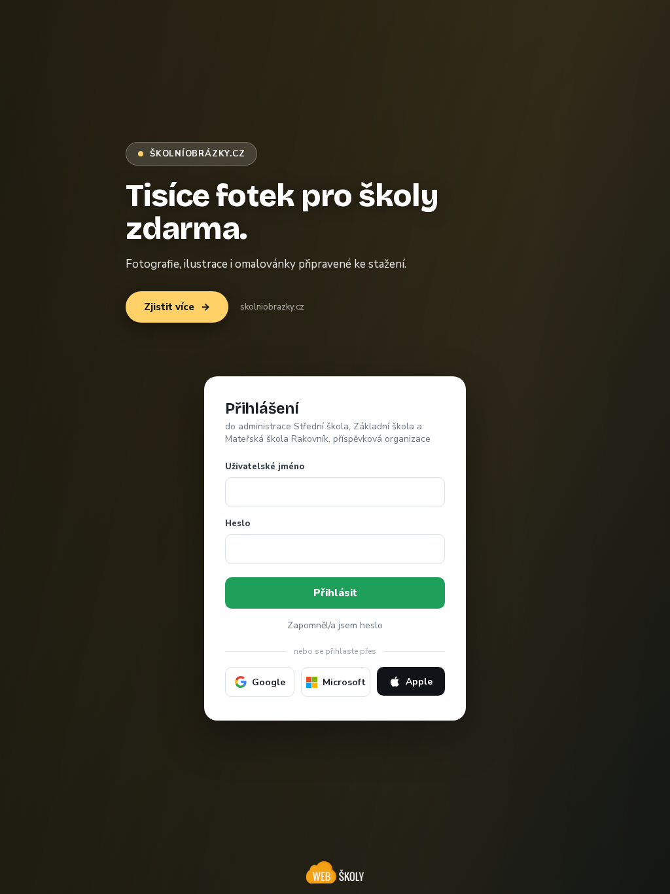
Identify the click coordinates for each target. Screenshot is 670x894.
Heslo (237, 523)
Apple (419, 681)
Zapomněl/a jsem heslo (335, 625)
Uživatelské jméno (264, 467)
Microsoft (344, 682)
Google (268, 682)
